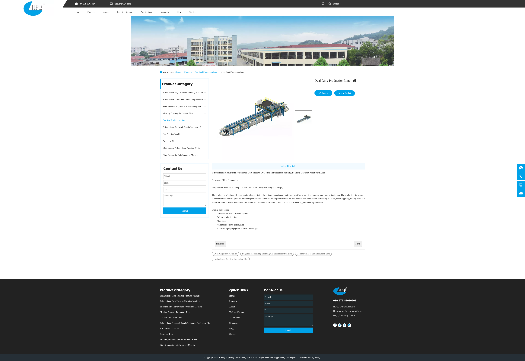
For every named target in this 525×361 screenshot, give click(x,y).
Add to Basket (344, 93)
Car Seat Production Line (174, 120)
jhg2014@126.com (122, 4)
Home (76, 12)
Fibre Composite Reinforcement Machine (181, 155)
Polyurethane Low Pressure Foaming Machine (183, 99)
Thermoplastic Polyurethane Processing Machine (184, 106)
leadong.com (291, 357)
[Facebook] (335, 325)
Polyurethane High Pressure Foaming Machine (183, 92)
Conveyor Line (169, 141)
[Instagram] (349, 325)
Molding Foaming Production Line (178, 113)
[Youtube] (344, 325)
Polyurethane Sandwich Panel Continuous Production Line (185, 127)
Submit (185, 211)
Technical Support (124, 12)
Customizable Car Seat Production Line (231, 259)
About (106, 12)
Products (91, 12)
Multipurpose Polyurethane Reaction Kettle (181, 148)
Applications (146, 12)
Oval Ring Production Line (225, 254)
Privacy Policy (314, 357)
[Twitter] (340, 325)
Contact (192, 12)
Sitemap (303, 357)
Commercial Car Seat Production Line (313, 254)
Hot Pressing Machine (172, 134)
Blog (179, 12)
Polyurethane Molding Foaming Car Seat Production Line (267, 254)
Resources (164, 12)
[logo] (345, 291)
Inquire (325, 93)
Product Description (288, 166)
